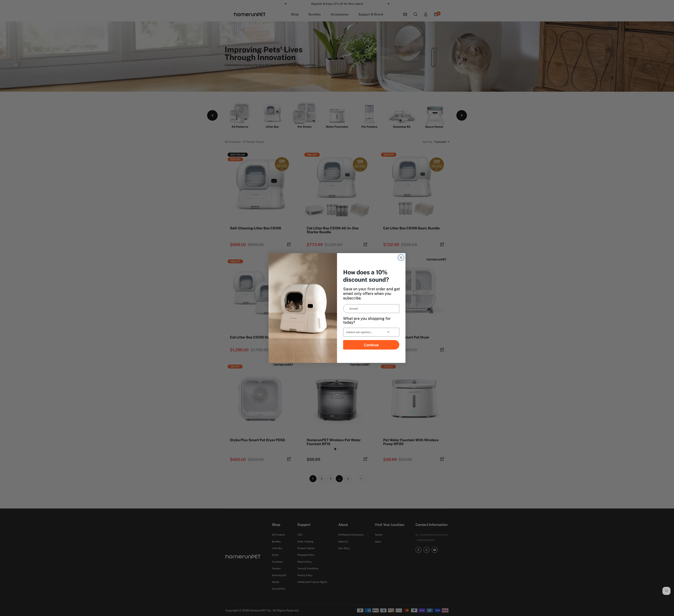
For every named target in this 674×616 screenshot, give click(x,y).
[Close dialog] (401, 258)
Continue (371, 345)
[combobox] (362, 332)
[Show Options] (388, 332)
